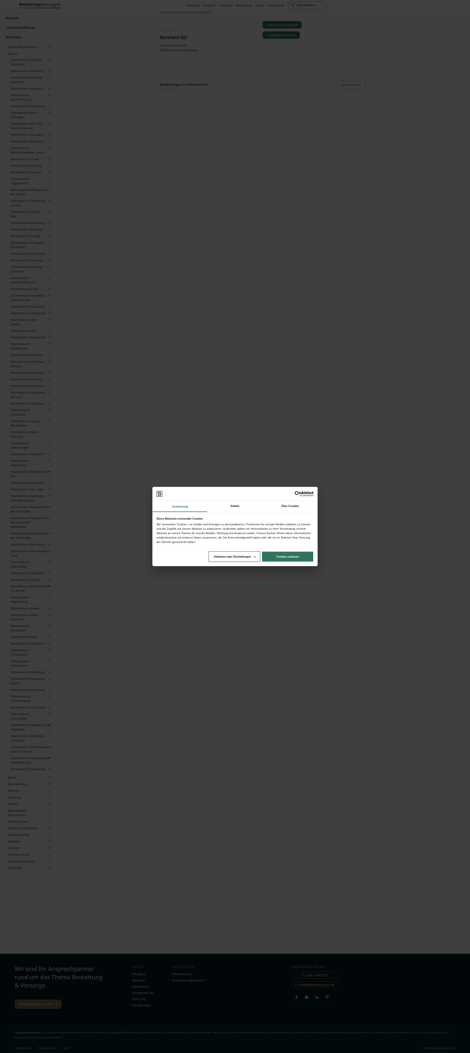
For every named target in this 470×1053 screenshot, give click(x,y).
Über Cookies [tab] (290, 506)
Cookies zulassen (287, 556)
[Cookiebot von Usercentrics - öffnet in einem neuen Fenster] (297, 493)
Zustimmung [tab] (180, 506)
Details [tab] (235, 506)
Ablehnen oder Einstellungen (232, 556)
